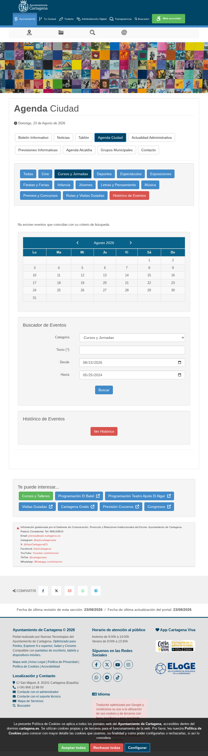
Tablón (83, 137)
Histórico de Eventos (129, 195)
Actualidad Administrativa (152, 137)
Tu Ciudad (49, 19)
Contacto (148, 150)
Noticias (63, 137)
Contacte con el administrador (38, 692)
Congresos (157, 507)
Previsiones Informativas (38, 150)
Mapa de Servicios (29, 701)
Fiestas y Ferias (36, 185)
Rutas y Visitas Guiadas (85, 195)
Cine (45, 174)
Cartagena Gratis (76, 507)
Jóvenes (85, 185)
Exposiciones (160, 174)
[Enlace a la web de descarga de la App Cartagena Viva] (175, 643)
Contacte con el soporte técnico (39, 696)
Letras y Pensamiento (118, 185)
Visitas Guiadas (35, 507)
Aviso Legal (37, 662)
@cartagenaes (38, 557)
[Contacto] (124, 32)
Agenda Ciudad (110, 137)
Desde (64, 362)
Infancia (64, 185)
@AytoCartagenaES (36, 544)
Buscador (143, 19)
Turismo (69, 19)
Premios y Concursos (40, 195)
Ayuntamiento (27, 19)
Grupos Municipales (117, 150)
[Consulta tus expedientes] (61, 32)
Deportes (104, 174)
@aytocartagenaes (45, 540)
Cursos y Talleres (36, 496)
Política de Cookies (26, 666)
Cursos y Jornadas (73, 174)
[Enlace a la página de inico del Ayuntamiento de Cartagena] (33, 6)
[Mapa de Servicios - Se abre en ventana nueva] (29, 32)
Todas (28, 174)
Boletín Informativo (33, 137)
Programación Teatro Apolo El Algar (137, 496)
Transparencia (123, 19)
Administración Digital (94, 19)
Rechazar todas (106, 748)
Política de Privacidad (63, 662)
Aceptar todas (73, 748)
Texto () (62, 350)
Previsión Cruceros (119, 507)
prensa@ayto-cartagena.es (44, 535)
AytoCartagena (42, 548)
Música (150, 185)
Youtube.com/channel (45, 553)
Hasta (65, 374)
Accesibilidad (50, 666)
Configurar (137, 748)
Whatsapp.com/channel (48, 561)
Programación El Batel (77, 496)
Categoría (62, 337)
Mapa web (20, 662)
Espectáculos (131, 174)
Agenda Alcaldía (79, 150)
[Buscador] (92, 32)
